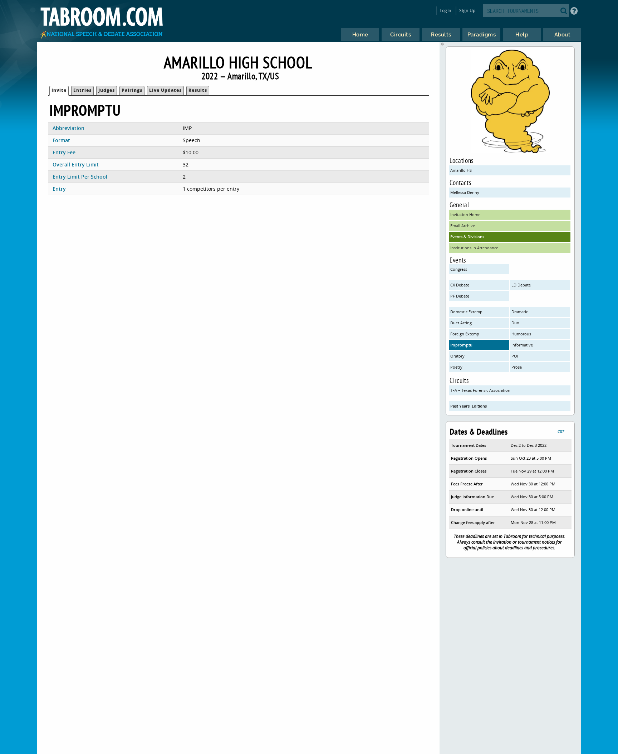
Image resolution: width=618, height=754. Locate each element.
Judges (106, 90)
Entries (82, 90)
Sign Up (467, 11)
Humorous (521, 333)
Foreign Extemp (464, 333)
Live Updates (165, 90)
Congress (458, 269)
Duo (515, 322)
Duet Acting (461, 322)
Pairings (132, 90)
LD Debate (521, 285)
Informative (522, 345)
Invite (59, 90)
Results (197, 90)
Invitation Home (465, 214)
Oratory (457, 356)
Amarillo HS (461, 170)
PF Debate (459, 296)
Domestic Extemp (466, 311)
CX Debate (459, 285)
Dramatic (519, 311)
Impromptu (461, 345)
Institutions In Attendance (474, 247)
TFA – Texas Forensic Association (480, 390)
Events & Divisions (467, 236)
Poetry (456, 367)
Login (445, 11)
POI (514, 356)
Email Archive (462, 225)
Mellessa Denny (464, 192)
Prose (516, 367)
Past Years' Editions (468, 406)
